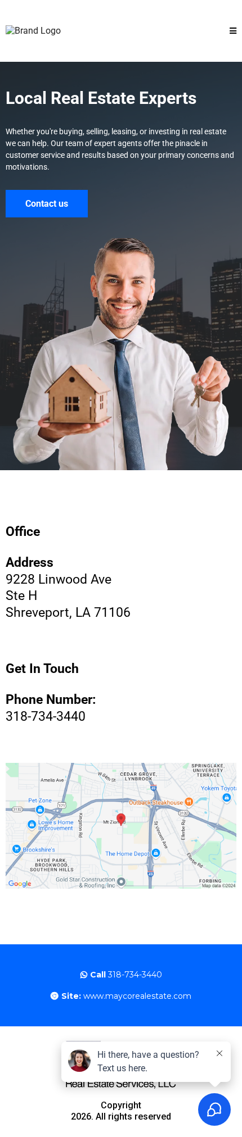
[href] (121, 826)
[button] (233, 31)
